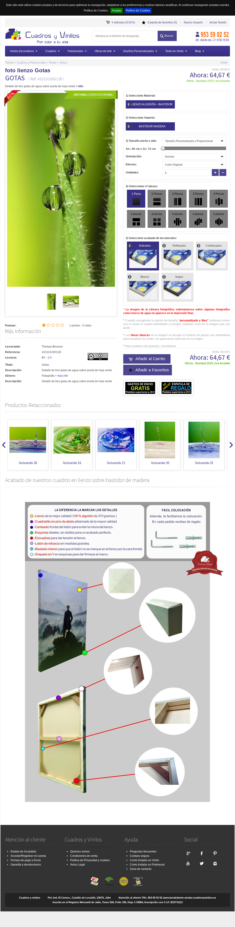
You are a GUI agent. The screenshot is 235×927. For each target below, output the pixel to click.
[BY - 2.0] (98, 359)
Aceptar (116, 10)
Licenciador (12, 346)
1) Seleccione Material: (141, 95)
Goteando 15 (116, 463)
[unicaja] (109, 881)
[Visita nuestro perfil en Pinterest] (215, 853)
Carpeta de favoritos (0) (162, 22)
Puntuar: (10, 325)
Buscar (169, 35)
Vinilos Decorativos (22, 51)
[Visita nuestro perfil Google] (188, 853)
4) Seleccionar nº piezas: (142, 186)
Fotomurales (75, 51)
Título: (9, 364)
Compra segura (139, 855)
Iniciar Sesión (218, 22)
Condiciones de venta (84, 855)
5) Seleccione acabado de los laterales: (151, 238)
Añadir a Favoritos (152, 370)
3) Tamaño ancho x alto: (141, 140)
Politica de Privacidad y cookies (90, 860)
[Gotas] (51, 308)
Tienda (9, 62)
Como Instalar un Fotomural (147, 864)
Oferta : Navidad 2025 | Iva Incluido (208, 81)
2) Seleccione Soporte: (140, 117)
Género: (10, 375)
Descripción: (13, 370)
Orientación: (134, 156)
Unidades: (132, 172)
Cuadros (50, 51)
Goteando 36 (28, 463)
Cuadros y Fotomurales (31, 62)
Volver (224, 62)
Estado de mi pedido (23, 851)
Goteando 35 (204, 463)
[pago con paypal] (123, 881)
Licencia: (11, 357)
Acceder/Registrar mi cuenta (28, 855)
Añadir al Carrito (150, 358)
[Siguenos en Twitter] (201, 863)
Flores (52, 62)
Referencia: (12, 352)
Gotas (63, 62)
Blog (198, 51)
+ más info (61, 375)
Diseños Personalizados (138, 51)
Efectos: (131, 164)
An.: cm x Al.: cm (141, 148)
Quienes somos (80, 851)
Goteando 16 (72, 463)
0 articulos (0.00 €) (123, 22)
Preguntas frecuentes (143, 851)
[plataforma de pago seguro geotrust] (138, 881)
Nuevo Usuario (193, 22)
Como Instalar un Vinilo (144, 860)
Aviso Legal (77, 864)
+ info (79, 86)
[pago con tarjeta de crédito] (95, 881)
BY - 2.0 (47, 357)
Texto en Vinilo (174, 51)
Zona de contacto (140, 869)
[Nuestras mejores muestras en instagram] (215, 863)
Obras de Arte (103, 51)
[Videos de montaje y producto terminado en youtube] (188, 863)
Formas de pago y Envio (26, 860)
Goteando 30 (160, 463)
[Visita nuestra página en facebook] (201, 853)
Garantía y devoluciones (26, 864)
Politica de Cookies (138, 10)
